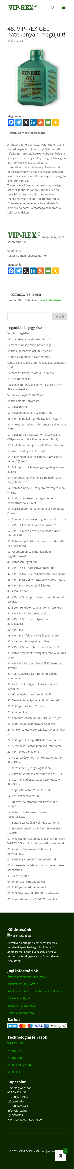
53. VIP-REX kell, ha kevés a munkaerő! (31, 525)
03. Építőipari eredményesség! (26, 887)
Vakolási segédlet (18, 333)
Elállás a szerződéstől (21, 1013)
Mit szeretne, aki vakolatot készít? (28, 339)
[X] (26, 122)
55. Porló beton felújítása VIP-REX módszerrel (36, 445)
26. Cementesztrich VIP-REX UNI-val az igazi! (35, 718)
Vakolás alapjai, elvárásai (23, 401)
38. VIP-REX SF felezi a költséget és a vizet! (33, 635)
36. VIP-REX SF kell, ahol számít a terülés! (33, 647)
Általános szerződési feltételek (26, 977)
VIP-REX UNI (14, 1050)
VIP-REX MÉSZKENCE (20, 1065)
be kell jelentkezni (50, 300)
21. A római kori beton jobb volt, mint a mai (34, 746)
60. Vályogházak (17, 407)
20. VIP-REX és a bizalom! (23, 751)
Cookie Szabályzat (18, 998)
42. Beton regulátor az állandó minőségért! (34, 607)
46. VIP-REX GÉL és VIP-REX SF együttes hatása (36, 579)
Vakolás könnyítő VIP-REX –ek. (25, 395)
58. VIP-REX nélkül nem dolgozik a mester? (34, 418)
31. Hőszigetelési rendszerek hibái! (29, 694)
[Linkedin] (33, 122)
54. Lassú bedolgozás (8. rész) (26, 451)
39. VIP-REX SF (16, 629)
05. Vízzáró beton (18, 876)
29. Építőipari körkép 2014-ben (26, 706)
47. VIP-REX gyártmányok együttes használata (36, 573)
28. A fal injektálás (19, 712)
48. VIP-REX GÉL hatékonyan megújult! (31, 568)
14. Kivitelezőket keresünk (23, 796)
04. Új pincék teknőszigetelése (26, 881)
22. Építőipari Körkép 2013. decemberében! (34, 740)
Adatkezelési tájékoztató (22, 984)
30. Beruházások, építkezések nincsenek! (33, 700)
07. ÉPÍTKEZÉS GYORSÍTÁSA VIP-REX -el (31, 859)
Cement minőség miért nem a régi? (29, 345)
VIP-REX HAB (15, 1043)
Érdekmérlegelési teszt (21, 1005)
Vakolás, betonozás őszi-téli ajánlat (29, 351)
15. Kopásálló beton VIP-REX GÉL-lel (29, 790)
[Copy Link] (55, 122)
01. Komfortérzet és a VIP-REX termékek (32, 899)
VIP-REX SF (13, 1072)
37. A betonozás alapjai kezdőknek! (29, 641)
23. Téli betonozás (18, 379)
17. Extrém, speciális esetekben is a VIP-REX (35, 774)
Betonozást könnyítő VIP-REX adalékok (31, 373)
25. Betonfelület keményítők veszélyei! (31, 723)
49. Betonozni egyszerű (22, 562)
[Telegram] (18, 122)
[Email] (48, 122)
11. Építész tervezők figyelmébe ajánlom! (33, 822)
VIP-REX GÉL (14, 1057)
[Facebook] (11, 122)
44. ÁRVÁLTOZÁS (17, 591)
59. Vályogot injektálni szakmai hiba (30, 412)
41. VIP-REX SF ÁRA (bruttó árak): (27, 613)
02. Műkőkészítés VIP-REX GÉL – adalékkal (33, 893)
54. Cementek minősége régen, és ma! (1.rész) (36, 519)
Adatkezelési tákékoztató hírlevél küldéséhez (35, 991)
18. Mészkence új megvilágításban (29, 768)
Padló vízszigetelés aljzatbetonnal (28, 357)
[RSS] (40, 122)
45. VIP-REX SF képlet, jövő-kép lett (29, 585)
